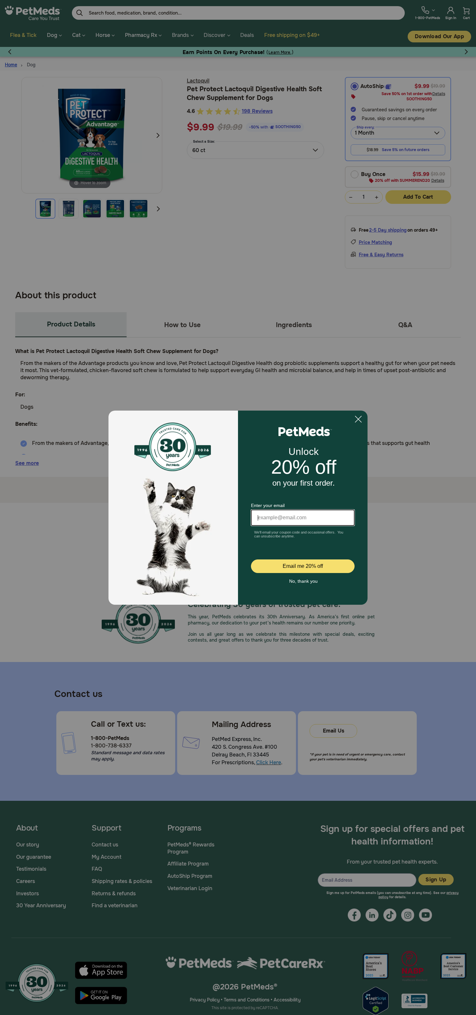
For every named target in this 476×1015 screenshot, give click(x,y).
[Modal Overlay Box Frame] (238, 508)
